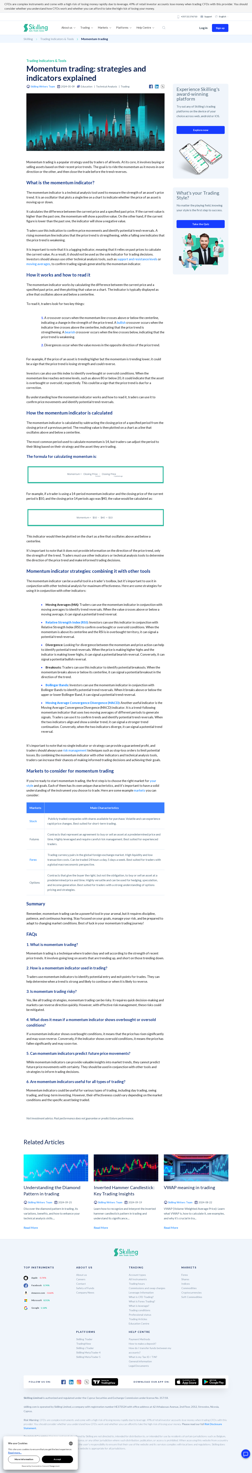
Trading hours (137, 1283)
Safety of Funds (85, 1288)
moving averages (38, 264)
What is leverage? (139, 1305)
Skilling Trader (84, 1339)
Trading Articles (138, 1319)
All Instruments (138, 1279)
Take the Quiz (200, 224)
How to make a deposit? (142, 1343)
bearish (70, 332)
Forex (33, 859)
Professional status (140, 1314)
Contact (81, 1283)
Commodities (189, 1288)
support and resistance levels (137, 259)
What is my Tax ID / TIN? (143, 1356)
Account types (137, 1274)
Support (208, 16)
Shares (185, 1279)
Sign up (220, 28)
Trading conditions (139, 1310)
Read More (31, 1227)
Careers (80, 1279)
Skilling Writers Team (43, 86)
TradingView (83, 1343)
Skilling (28, 39)
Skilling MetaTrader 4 (88, 1352)
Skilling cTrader (85, 1348)
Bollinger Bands (57, 685)
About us (81, 1274)
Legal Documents (139, 1365)
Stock (33, 821)
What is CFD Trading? (141, 1296)
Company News (85, 1292)
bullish (121, 322)
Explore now (200, 130)
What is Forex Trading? (142, 1301)
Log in (203, 28)
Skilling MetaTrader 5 (88, 1356)
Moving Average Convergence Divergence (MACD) (82, 703)
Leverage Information (141, 1292)
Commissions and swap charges (147, 1288)
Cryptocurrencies (191, 1292)
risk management (75, 750)
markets (139, 790)
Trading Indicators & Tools (57, 39)
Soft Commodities (191, 1296)
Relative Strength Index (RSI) (67, 622)
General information (140, 1361)
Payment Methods (139, 1339)
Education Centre (139, 1323)
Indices (185, 1283)
